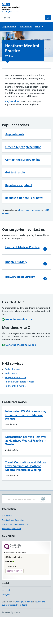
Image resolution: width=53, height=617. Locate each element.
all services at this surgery (30, 210)
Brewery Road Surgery (20, 277)
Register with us (12, 101)
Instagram (6, 594)
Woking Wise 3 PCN (23, 602)
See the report (13, 571)
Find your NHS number (15, 386)
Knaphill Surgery (16, 262)
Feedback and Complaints (13, 520)
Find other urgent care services (19, 381)
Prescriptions (26, 26)
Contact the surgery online (22, 159)
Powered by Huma (11, 612)
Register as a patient (18, 185)
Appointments (9, 26)
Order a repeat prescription (23, 147)
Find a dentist (11, 373)
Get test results (15, 172)
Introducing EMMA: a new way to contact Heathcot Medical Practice (25, 415)
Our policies (7, 516)
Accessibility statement (11, 528)
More (39, 26)
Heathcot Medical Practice (22, 247)
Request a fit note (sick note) (24, 198)
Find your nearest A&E (15, 377)
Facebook (6, 590)
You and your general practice (15, 524)
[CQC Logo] (12, 547)
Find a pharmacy (12, 369)
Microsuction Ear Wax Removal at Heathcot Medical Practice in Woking (25, 440)
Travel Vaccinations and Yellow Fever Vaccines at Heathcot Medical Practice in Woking (25, 466)
